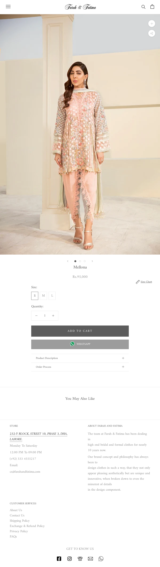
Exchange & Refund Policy (27, 526)
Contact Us (17, 515)
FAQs (13, 536)
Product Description (47, 358)
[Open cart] (152, 6)
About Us (16, 510)
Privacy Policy (19, 531)
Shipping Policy (20, 521)
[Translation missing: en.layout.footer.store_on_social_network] (59, 560)
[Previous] (67, 261)
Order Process (43, 367)
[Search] (143, 6)
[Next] (92, 261)
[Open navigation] (8, 6)
